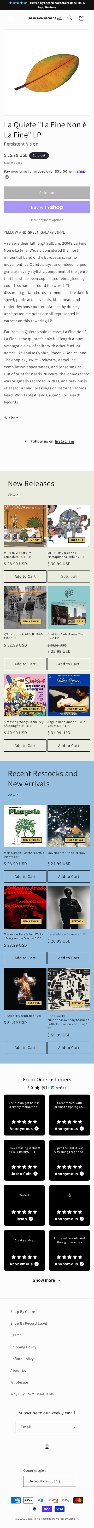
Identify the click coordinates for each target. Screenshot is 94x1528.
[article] (24, 1115)
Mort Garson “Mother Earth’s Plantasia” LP (24, 855)
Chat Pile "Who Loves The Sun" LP (65, 636)
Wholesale (19, 1382)
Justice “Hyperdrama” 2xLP (24, 1016)
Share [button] (14, 417)
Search (16, 1335)
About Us (18, 1370)
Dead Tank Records (38, 1518)
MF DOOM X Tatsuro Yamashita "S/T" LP (17, 555)
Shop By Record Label (28, 1323)
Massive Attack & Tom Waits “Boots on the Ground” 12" (23, 936)
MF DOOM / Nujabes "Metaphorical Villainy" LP (66, 555)
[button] (10, 18)
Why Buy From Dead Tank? (32, 1394)
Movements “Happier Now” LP (67, 855)
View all (14, 494)
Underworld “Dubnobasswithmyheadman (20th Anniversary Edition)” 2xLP (69, 1022)
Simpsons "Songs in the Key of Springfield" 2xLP (24, 724)
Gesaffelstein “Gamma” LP (66, 934)
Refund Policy (22, 1358)
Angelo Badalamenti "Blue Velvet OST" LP (66, 724)
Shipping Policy (23, 1347)
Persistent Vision (21, 144)
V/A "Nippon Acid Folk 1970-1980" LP (23, 636)
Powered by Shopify (65, 1518)
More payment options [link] (47, 220)
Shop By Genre (22, 1311)
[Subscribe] (73, 1427)
